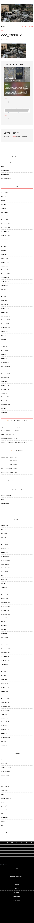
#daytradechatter (6, 178)
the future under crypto (17, 420)
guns (2, 794)
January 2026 (4, 220)
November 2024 (5, 273)
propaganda (4, 817)
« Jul (16, 869)
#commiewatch (5, 461)
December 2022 (5, 362)
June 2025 (4, 247)
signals (3, 821)
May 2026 (3, 204)
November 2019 (5, 377)
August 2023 (4, 331)
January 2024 (4, 312)
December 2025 (5, 223)
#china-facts (4, 457)
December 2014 (5, 404)
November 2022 (5, 366)
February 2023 (5, 354)
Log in (17, 888)
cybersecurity (5, 775)
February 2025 (5, 262)
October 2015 (5, 389)
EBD (2, 434)
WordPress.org (17, 900)
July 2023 (3, 335)
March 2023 (4, 350)
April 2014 (4, 412)
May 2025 (3, 250)
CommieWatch (18, 450)
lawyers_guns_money (7, 798)
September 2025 (5, 235)
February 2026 (5, 216)
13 (16, 852)
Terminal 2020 (5, 431)
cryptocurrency (5, 771)
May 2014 (3, 408)
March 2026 (4, 212)
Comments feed (17, 896)
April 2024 (4, 300)
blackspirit (4, 438)
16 (31, 852)
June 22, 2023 (4, 40)
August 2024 (4, 285)
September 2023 (5, 327)
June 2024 (4, 293)
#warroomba (5, 170)
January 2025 (4, 266)
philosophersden (6, 806)
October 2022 (5, 370)
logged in (13, 136)
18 (7, 855)
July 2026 (3, 196)
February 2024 (5, 308)
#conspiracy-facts (6, 163)
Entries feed (17, 892)
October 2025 (5, 231)
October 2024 (5, 277)
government (4, 790)
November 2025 (5, 227)
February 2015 (5, 397)
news (2, 802)
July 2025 (3, 243)
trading (3, 829)
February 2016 (5, 385)
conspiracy (4, 763)
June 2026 (4, 200)
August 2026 (4, 193)
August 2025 (4, 239)
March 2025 (4, 258)
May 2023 (3, 343)
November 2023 (5, 320)
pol (2, 30)
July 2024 (3, 289)
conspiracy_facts (6, 767)
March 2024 (4, 304)
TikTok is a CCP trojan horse (9, 442)
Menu (3, 27)
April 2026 (4, 208)
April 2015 (4, 393)
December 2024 (5, 270)
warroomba (4, 833)
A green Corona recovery (8, 427)
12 (12, 852)
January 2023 (4, 358)
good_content (5, 786)
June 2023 (4, 339)
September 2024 (5, 281)
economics (4, 783)
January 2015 (4, 400)
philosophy (4, 809)
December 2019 (5, 374)
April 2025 (4, 254)
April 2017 (4, 381)
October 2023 (5, 324)
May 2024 (3, 297)
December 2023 (5, 316)
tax (2, 825)
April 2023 (4, 347)
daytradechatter (5, 779)
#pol (7, 102)
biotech (3, 759)
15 (26, 852)
